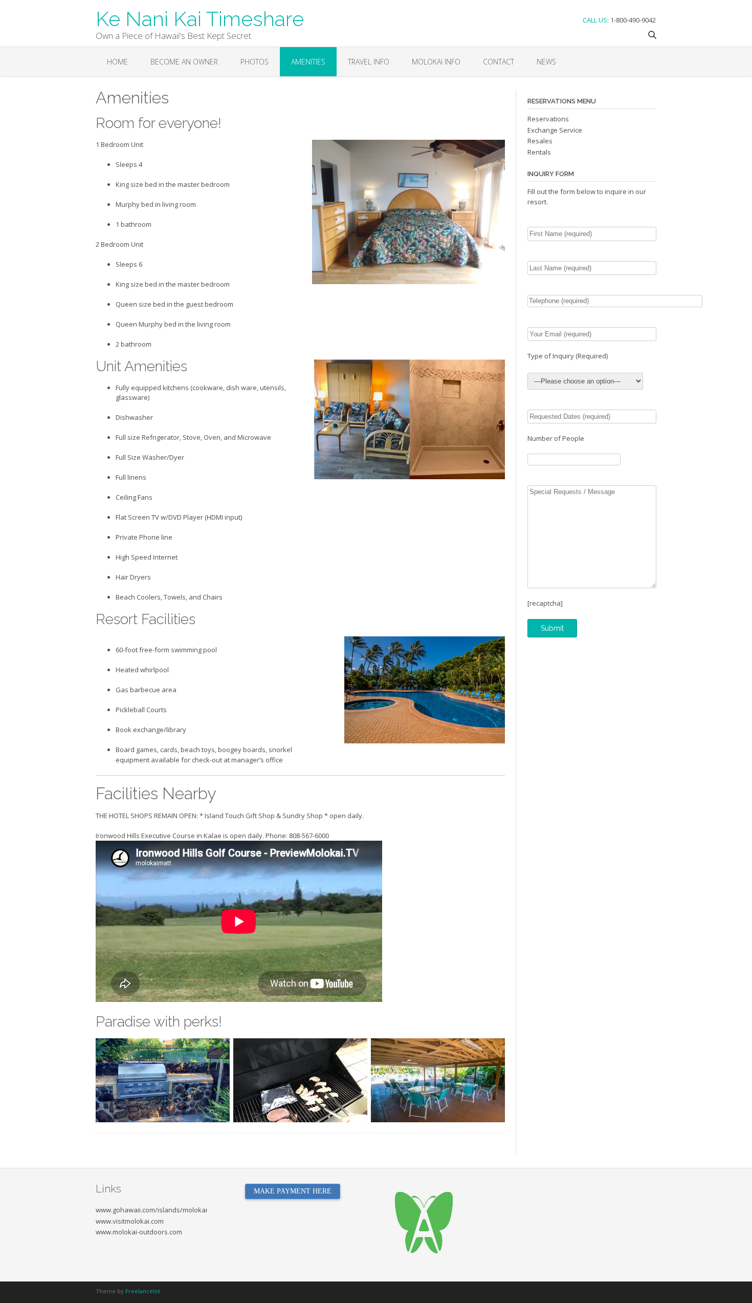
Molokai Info (436, 62)
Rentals (539, 152)
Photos (254, 62)
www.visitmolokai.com (130, 1221)
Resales (539, 140)
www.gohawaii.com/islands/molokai (151, 1209)
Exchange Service (554, 130)
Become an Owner (184, 62)
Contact (498, 62)
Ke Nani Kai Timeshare (200, 18)
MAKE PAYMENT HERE (292, 1191)
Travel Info (368, 62)
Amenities (308, 62)
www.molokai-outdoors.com (139, 1231)
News (546, 62)
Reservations (548, 118)
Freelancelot (142, 1291)
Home (117, 62)
